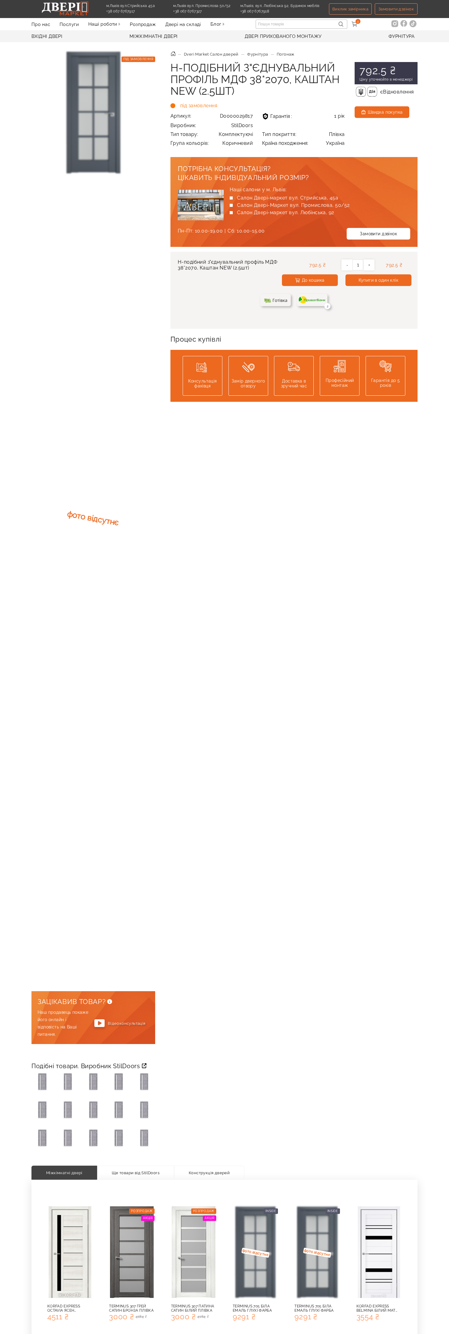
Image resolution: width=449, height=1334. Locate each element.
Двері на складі (183, 24)
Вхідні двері (46, 36)
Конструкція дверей (209, 1172)
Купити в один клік (379, 280)
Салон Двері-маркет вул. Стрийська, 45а (287, 198)
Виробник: (211, 125)
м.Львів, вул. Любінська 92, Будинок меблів (279, 6)
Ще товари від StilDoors (135, 1172)
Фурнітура (401, 36)
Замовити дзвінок (396, 9)
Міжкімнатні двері (154, 36)
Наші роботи (103, 24)
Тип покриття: (303, 134)
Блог (216, 24)
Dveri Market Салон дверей (211, 54)
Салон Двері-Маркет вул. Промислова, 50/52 (293, 205)
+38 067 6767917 (134, 11)
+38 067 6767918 (269, 11)
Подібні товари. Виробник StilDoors (86, 1066)
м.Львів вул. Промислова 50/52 (201, 6)
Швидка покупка (385, 112)
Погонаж (285, 54)
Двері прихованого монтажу (283, 36)
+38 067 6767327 (201, 11)
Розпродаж (143, 24)
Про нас (40, 24)
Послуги (69, 24)
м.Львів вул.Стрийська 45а (130, 6)
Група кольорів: (211, 143)
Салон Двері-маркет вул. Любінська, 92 (285, 212)
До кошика (313, 280)
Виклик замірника (350, 9)
